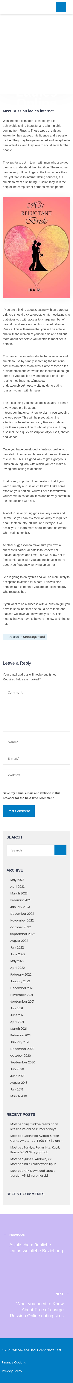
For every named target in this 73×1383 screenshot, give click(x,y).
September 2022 (22, 934)
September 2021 (22, 1001)
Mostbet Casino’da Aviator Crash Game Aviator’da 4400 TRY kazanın (36, 1138)
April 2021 (17, 1022)
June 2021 (17, 1015)
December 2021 (21, 988)
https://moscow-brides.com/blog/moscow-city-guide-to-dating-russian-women (33, 385)
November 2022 (22, 920)
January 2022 (20, 981)
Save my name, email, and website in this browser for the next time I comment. (31, 796)
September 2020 (22, 1062)
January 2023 (20, 907)
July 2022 (17, 947)
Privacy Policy (12, 1371)
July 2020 (17, 1069)
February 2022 (20, 974)
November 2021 (21, 995)
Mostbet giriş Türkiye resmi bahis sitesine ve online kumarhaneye (34, 1126)
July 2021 (16, 1008)
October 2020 (20, 1055)
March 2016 (18, 1096)
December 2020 (22, 1049)
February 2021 (20, 1035)
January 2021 (19, 1042)
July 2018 (16, 1089)
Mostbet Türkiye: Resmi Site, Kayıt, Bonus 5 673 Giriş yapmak (35, 1150)
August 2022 (19, 941)
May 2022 (17, 961)
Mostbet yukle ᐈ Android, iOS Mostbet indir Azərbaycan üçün (33, 1161)
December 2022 (22, 914)
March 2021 (18, 1028)
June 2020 (17, 1076)
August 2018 (19, 1083)
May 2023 (17, 880)
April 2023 (17, 887)
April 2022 (17, 968)
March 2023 (19, 893)
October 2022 (20, 927)
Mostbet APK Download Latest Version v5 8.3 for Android (32, 1173)
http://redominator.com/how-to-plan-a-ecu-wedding (36, 412)
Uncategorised (34, 637)
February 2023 (20, 900)
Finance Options (14, 1362)
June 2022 (17, 954)
